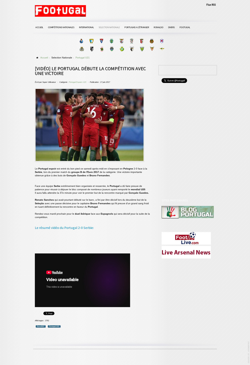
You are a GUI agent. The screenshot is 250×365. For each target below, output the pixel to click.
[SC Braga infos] (141, 41)
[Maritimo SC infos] (131, 41)
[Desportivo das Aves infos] (152, 49)
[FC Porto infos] (81, 41)
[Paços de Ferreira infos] (102, 49)
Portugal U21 (54, 326)
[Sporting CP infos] (111, 41)
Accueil (39, 27)
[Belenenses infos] (161, 41)
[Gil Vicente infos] (101, 41)
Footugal (185, 27)
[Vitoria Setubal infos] (122, 49)
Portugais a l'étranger (136, 27)
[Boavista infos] (82, 49)
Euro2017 (40, 326)
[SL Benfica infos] (121, 41)
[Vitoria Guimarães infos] (92, 49)
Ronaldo (158, 27)
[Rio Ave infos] (151, 41)
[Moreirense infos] (162, 49)
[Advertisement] (97, 239)
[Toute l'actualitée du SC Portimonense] (132, 49)
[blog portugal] (188, 212)
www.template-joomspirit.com (248, 352)
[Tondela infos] (142, 49)
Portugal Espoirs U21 (77, 82)
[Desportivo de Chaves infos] (112, 49)
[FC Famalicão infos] (91, 41)
